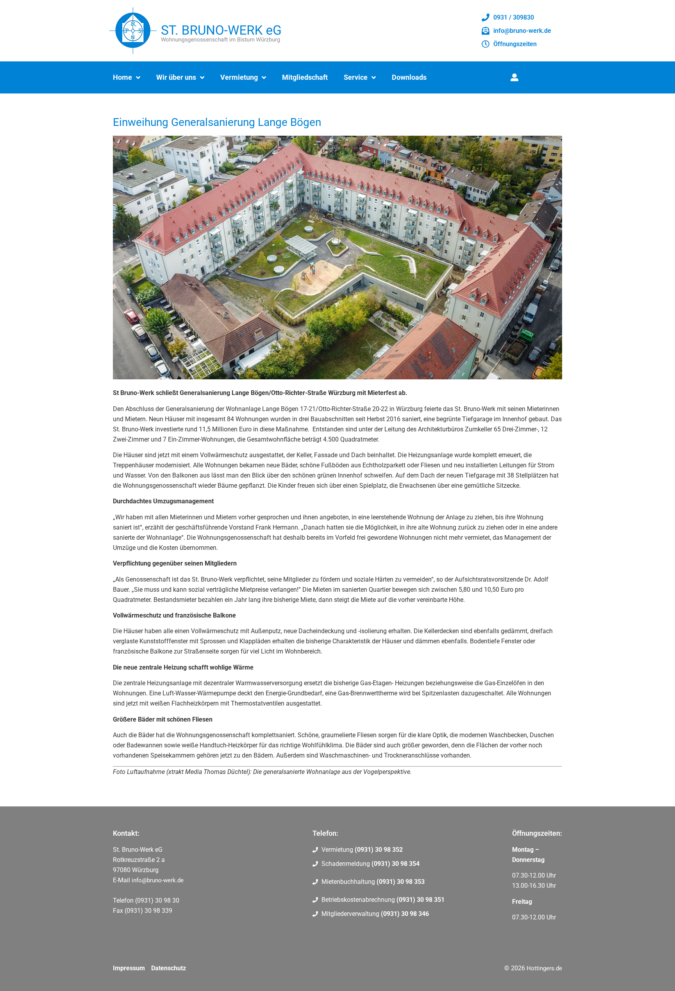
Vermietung (239, 77)
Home (122, 77)
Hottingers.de (544, 968)
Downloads (409, 77)
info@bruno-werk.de (158, 880)
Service (356, 77)
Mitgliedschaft (305, 77)
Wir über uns (176, 77)
